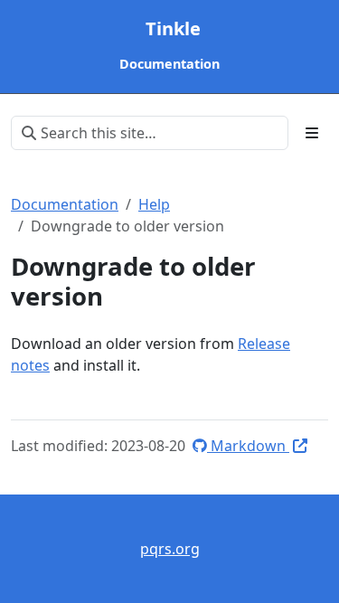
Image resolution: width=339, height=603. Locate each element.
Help (154, 204)
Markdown (248, 446)
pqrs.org (170, 549)
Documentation (64, 204)
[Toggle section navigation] (312, 132)
